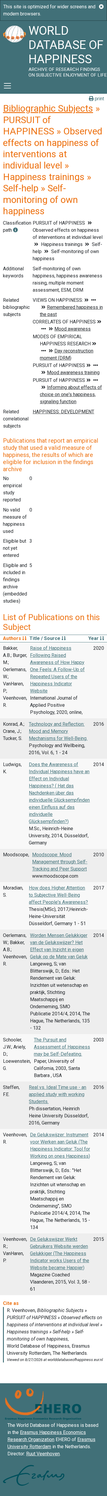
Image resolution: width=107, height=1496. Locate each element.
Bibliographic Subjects (48, 108)
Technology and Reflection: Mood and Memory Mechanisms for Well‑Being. (58, 731)
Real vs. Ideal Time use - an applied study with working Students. (57, 1094)
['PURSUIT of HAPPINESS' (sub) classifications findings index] (15, 230)
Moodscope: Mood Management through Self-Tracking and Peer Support (59, 862)
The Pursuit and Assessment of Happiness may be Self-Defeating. (62, 1047)
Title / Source (45, 638)
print (99, 98)
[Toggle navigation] (7, 85)
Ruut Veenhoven (43, 1454)
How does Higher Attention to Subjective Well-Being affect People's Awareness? (58, 895)
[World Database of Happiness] (14, 49)
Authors (12, 638)
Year (94, 638)
